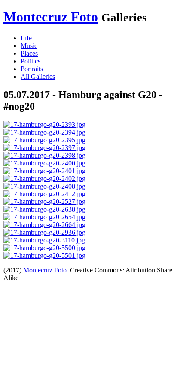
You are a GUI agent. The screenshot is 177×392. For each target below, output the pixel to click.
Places (29, 53)
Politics (30, 61)
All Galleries (38, 76)
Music (29, 45)
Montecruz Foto (50, 16)
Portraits (32, 68)
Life (26, 38)
